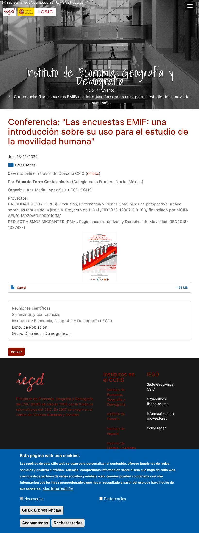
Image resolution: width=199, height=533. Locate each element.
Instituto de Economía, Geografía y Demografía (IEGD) (62, 320)
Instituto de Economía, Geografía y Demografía (116, 397)
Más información (57, 488)
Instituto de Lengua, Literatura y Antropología (121, 448)
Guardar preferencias (41, 510)
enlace (93, 173)
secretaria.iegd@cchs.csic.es (30, 2)
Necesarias (33, 499)
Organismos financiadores (157, 401)
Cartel (21, 287)
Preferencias (115, 499)
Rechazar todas (68, 523)
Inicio (89, 90)
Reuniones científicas (31, 308)
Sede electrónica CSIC (160, 386)
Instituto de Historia (116, 430)
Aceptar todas (35, 523)
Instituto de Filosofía (116, 416)
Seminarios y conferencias (36, 314)
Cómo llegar (156, 428)
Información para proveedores (160, 415)
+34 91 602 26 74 (74, 2)
